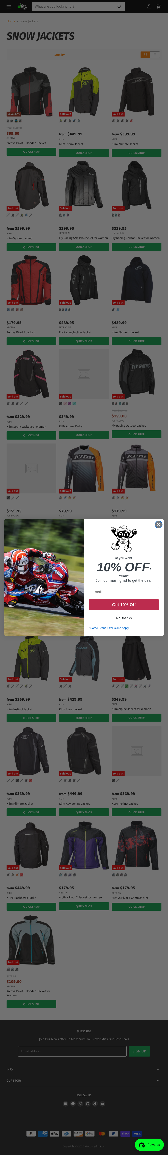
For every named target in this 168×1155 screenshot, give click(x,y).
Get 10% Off (124, 604)
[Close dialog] (158, 524)
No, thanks (124, 618)
